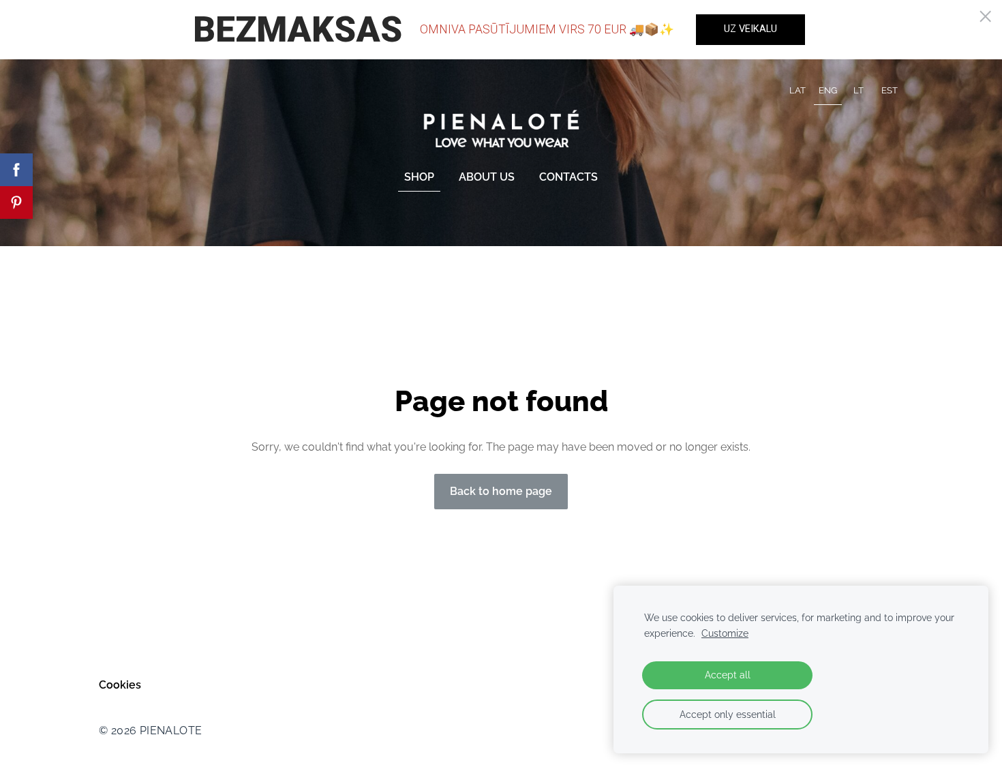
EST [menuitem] (889, 90)
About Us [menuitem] (487, 176)
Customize (724, 633)
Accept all (727, 674)
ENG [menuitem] (828, 90)
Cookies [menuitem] (120, 684)
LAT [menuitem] (797, 90)
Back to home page (501, 491)
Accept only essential (728, 714)
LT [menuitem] (858, 90)
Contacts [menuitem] (568, 176)
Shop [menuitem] (419, 176)
